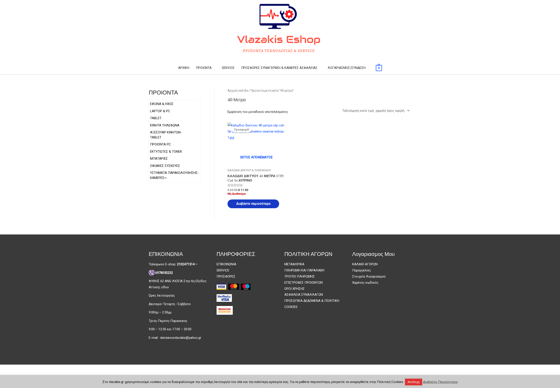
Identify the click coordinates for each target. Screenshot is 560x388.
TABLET (155, 118)
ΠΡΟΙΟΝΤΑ (204, 68)
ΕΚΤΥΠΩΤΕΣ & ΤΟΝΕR (166, 152)
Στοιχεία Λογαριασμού (369, 276)
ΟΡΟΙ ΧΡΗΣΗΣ (294, 289)
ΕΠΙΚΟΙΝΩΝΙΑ (226, 264)
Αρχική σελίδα (238, 90)
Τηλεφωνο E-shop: (173, 264)
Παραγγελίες (361, 270)
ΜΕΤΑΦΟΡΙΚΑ (294, 264)
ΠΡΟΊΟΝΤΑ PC (160, 144)
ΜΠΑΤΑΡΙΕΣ (159, 159)
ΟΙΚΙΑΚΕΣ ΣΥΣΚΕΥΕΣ (165, 166)
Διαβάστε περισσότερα (253, 204)
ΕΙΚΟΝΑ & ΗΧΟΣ (161, 104)
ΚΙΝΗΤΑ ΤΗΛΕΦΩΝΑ (164, 125)
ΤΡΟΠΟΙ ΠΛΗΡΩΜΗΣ (299, 276)
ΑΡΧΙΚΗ (183, 68)
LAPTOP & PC (160, 111)
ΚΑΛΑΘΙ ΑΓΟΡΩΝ (365, 264)
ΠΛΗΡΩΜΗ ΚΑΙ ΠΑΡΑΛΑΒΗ (304, 270)
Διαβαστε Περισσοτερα (440, 382)
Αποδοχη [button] (414, 382)
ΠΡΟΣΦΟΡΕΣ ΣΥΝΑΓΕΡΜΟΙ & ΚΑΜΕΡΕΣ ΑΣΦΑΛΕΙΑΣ (279, 68)
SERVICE (228, 68)
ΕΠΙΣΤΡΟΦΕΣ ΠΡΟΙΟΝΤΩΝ (303, 283)
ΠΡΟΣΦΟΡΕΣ (226, 276)
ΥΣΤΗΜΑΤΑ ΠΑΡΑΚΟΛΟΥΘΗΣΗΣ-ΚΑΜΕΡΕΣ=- (174, 175)
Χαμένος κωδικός (365, 283)
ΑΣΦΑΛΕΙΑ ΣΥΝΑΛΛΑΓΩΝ (303, 295)
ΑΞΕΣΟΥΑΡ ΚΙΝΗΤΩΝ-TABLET (166, 134)
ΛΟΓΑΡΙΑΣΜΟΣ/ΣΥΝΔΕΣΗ (347, 68)
